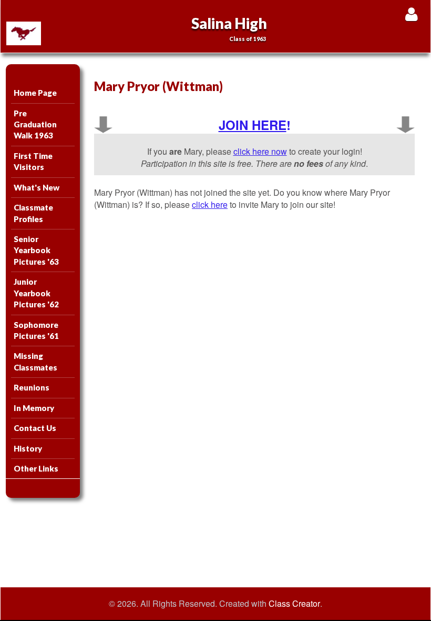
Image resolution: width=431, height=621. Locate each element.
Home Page (35, 92)
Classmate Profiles (33, 213)
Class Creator (294, 603)
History (28, 448)
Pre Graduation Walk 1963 (35, 124)
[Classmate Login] (411, 14)
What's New (36, 187)
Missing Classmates (35, 361)
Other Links (36, 468)
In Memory (34, 408)
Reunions (31, 387)
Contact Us (35, 428)
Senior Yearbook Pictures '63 (36, 250)
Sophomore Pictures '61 (36, 330)
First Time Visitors (33, 161)
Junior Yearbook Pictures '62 (36, 293)
